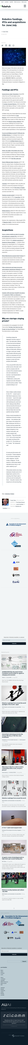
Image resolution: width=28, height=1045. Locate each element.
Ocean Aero (17, 197)
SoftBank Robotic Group (16, 141)
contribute (6, 1)
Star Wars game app (16, 158)
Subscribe (14, 643)
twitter (2, 992)
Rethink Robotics (6, 210)
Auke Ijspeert (22, 739)
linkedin (2, 989)
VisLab (3, 275)
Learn (2, 974)
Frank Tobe (5, 31)
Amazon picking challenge (15, 121)
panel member (19, 504)
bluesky (2, 993)
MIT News (4, 861)
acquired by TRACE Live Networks (12, 295)
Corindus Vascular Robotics (9, 104)
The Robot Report (20, 502)
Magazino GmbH (7, 222)
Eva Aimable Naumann (13, 739)
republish (11, 1)
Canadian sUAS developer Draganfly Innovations (13, 293)
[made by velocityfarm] (16, 1035)
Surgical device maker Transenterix (10, 94)
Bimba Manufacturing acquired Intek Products (13, 255)
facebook (3, 990)
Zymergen (4, 183)
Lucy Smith (9, 677)
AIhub (3, 677)
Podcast (2, 973)
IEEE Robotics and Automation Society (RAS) (11, 707)
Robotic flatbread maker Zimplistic (10, 162)
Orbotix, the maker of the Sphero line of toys (12, 150)
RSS (2, 984)
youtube (2, 995)
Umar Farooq (4, 772)
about (2, 1)
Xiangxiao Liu (5, 739)
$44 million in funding (19, 187)
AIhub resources (17, 1)
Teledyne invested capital (8, 195)
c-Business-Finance (9, 493)
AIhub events (24, 1)
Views (2, 971)
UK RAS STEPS (13, 772)
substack (3, 987)
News (2, 970)
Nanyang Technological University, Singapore (11, 830)
